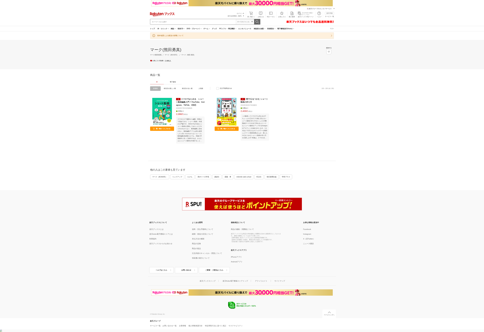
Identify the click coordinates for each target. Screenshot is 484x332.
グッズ (214, 29)
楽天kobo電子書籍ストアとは (161, 234)
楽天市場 (329, 13)
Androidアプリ (236, 262)
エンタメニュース (244, 29)
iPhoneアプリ (236, 257)
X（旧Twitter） (309, 239)
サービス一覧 (329, 16)
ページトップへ (329, 315)
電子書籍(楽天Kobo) (284, 29)
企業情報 (182, 326)
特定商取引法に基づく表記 (215, 326)
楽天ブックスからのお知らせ (160, 244)
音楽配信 (270, 29)
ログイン (240, 13)
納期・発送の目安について (202, 234)
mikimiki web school (243, 177)
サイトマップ (279, 281)
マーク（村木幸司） (159, 177)
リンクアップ (177, 177)
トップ (152, 29)
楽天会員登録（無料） (235, 16)
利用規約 (152, 239)
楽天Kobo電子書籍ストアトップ (235, 281)
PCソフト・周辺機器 (227, 29)
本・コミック (162, 29)
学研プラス (286, 177)
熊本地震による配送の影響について (170, 35)
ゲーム (205, 29)
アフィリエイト (261, 281)
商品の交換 (196, 244)
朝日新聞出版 (272, 177)
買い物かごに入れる (163, 129)
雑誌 (172, 29)
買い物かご (251, 17)
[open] (328, 51)
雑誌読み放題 (259, 29)
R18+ (332, 29)
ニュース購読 (308, 244)
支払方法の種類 (198, 239)
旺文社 (258, 177)
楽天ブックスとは (156, 229)
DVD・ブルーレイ (193, 29)
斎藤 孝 (228, 177)
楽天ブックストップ (208, 281)
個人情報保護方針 (195, 326)
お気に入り (282, 17)
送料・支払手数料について (202, 229)
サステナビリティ (236, 326)
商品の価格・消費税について (242, 229)
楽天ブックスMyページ (305, 17)
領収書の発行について (201, 258)
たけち (189, 177)
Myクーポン (271, 17)
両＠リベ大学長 (203, 177)
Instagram (307, 234)
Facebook (307, 229)
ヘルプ (319, 17)
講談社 (216, 177)
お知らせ (261, 17)
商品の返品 (196, 248)
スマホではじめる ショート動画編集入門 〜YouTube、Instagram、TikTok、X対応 (190, 102)
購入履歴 (292, 17)
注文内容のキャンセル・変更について (207, 253)
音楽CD (180, 29)
